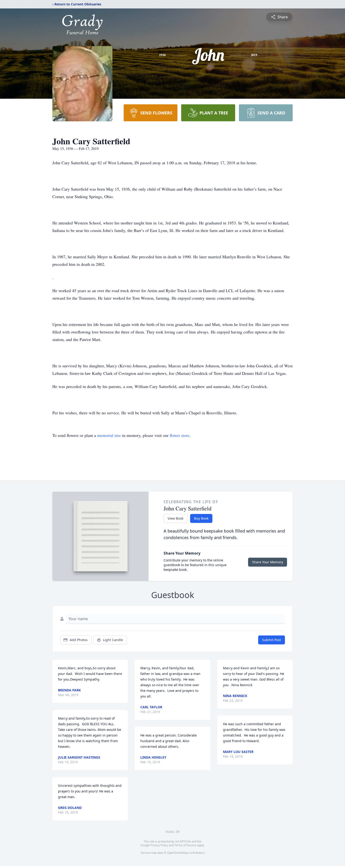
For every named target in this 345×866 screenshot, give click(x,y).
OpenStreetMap (177, 853)
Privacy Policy (159, 845)
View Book (175, 518)
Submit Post (271, 640)
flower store (179, 435)
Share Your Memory (267, 562)
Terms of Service (185, 845)
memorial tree (109, 435)
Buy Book (201, 518)
